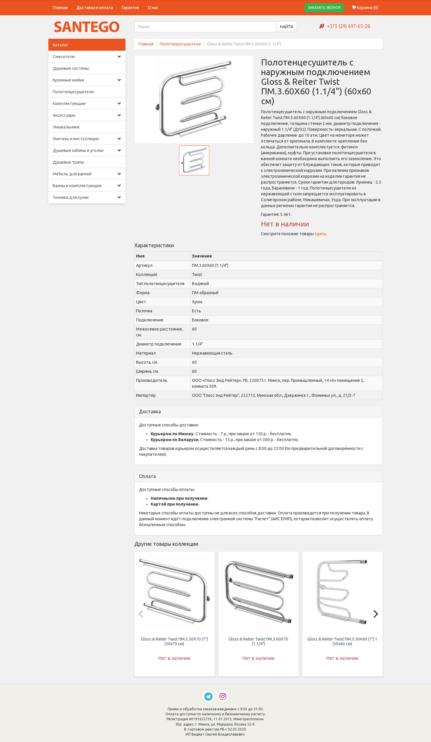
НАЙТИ (286, 26)
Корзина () (367, 7)
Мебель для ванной (72, 174)
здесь (320, 233)
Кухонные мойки (68, 80)
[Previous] (141, 613)
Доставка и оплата (95, 7)
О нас (153, 7)
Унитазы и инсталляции (76, 138)
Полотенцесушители (73, 91)
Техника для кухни (71, 197)
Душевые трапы (68, 162)
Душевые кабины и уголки (78, 150)
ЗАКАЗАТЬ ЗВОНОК (324, 7)
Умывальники (66, 127)
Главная (60, 7)
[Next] (375, 613)
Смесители (64, 56)
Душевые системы (71, 68)
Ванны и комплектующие (77, 185)
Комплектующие (69, 103)
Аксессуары (64, 115)
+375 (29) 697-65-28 (348, 26)
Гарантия (130, 7)
